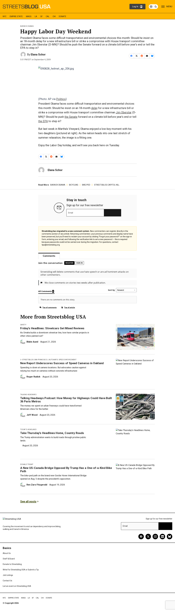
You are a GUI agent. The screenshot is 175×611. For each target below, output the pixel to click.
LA (36, 16)
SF (41, 16)
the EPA (43, 121)
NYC (4, 16)
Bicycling (73, 185)
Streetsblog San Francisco (34, 359)
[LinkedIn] (162, 536)
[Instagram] (155, 536)
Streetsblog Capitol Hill (106, 185)
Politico (61, 99)
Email (70, 213)
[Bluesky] (169, 536)
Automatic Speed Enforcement (62, 359)
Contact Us (7, 581)
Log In (135, 6)
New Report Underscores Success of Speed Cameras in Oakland (62, 363)
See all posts (28, 501)
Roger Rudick (33, 376)
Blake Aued (32, 341)
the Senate (71, 116)
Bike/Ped (86, 185)
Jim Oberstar (124, 112)
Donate (62, 16)
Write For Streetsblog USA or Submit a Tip (21, 570)
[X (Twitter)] (148, 536)
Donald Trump (26, 464)
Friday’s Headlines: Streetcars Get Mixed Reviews (52, 328)
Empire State (16, 16)
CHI (54, 16)
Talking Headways (28, 394)
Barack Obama (26, 26)
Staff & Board (9, 559)
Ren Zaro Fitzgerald (37, 484)
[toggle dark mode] (153, 6)
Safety (23, 325)
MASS (28, 16)
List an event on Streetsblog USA (17, 586)
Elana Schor (38, 54)
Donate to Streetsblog (12, 564)
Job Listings (8, 575)
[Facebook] (141, 536)
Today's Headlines (28, 429)
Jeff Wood (32, 415)
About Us (7, 553)
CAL (47, 16)
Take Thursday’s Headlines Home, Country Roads (52, 433)
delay (94, 108)
